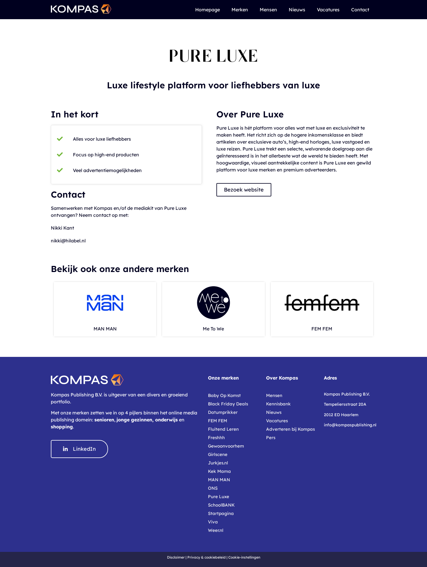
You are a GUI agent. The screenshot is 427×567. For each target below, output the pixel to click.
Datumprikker (223, 412)
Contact (360, 9)
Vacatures (328, 9)
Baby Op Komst (224, 395)
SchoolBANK (221, 505)
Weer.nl (215, 530)
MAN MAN (105, 329)
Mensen (268, 9)
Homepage (207, 9)
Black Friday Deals (228, 404)
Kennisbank (278, 404)
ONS (213, 488)
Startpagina (221, 513)
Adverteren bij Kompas (290, 429)
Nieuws (297, 9)
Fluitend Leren (223, 429)
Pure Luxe (218, 496)
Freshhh (216, 437)
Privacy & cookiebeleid (206, 557)
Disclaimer (176, 557)
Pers (270, 437)
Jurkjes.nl (218, 463)
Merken (240, 9)
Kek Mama (219, 471)
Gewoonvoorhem (226, 446)
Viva (213, 522)
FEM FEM (321, 329)
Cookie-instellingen (244, 557)
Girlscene (217, 454)
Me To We (213, 329)
